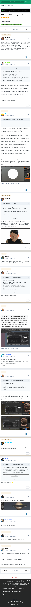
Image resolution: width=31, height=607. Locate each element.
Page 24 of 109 (15, 29)
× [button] (29, 580)
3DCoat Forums (7, 6)
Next (26, 29)
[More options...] (28, 38)
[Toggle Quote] (3, 68)
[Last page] (29, 29)
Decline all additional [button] (15, 601)
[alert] (15, 593)
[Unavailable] (15, 173)
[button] (15, 604)
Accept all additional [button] (15, 597)
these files (14, 88)
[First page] (2, 29)
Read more (18, 586)
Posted (10, 39)
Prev (5, 29)
